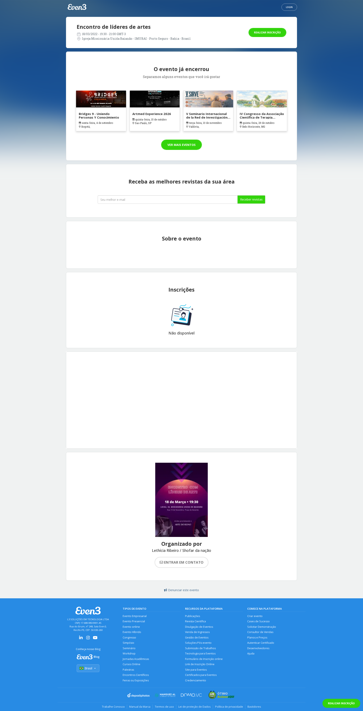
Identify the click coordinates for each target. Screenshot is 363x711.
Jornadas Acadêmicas (136, 659)
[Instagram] (88, 639)
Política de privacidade (229, 706)
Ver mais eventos (181, 145)
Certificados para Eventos (201, 675)
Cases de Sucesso (258, 621)
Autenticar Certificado (260, 643)
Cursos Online (131, 664)
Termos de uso (164, 706)
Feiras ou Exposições (136, 680)
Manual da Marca (139, 706)
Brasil (88, 668)
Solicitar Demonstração (261, 627)
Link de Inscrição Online (199, 664)
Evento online (131, 627)
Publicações (192, 616)
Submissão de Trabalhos (200, 648)
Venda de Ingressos (197, 632)
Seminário (129, 648)
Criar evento (255, 616)
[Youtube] (95, 639)
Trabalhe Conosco (113, 706)
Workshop (129, 653)
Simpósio (128, 643)
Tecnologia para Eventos (200, 653)
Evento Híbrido (132, 632)
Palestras (128, 669)
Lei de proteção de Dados (194, 706)
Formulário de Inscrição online (204, 659)
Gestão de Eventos (196, 637)
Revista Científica (195, 621)
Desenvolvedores (258, 648)
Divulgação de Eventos (199, 627)
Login (289, 7)
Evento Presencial (134, 621)
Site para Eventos (196, 669)
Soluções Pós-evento (198, 643)
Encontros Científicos (136, 675)
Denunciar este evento (183, 590)
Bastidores (254, 706)
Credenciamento (195, 680)
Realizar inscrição (267, 32)
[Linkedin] (80, 639)
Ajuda (250, 653)
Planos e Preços (257, 637)
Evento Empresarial (135, 616)
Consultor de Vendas (260, 632)
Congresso (129, 637)
